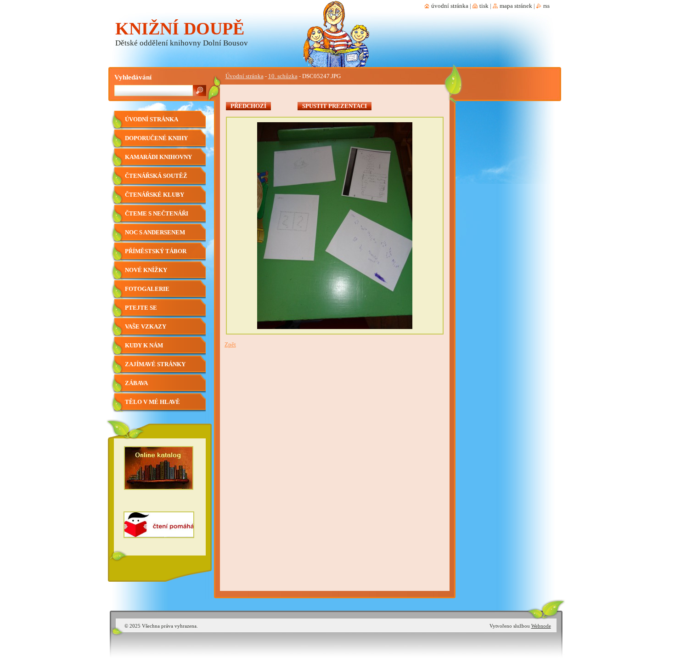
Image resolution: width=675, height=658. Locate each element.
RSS (546, 6)
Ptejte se (141, 308)
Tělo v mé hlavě (152, 402)
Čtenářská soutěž (156, 176)
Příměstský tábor (155, 251)
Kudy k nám (144, 345)
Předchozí (248, 106)
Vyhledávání (133, 77)
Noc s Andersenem (155, 232)
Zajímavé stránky (155, 364)
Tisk (484, 6)
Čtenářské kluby (154, 195)
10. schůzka (283, 76)
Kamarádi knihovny (158, 157)
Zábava (136, 383)
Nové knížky (146, 270)
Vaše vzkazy (145, 326)
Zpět (230, 344)
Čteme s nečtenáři (156, 213)
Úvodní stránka (244, 76)
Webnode (541, 626)
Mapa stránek (516, 6)
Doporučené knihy (156, 138)
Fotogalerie (147, 289)
